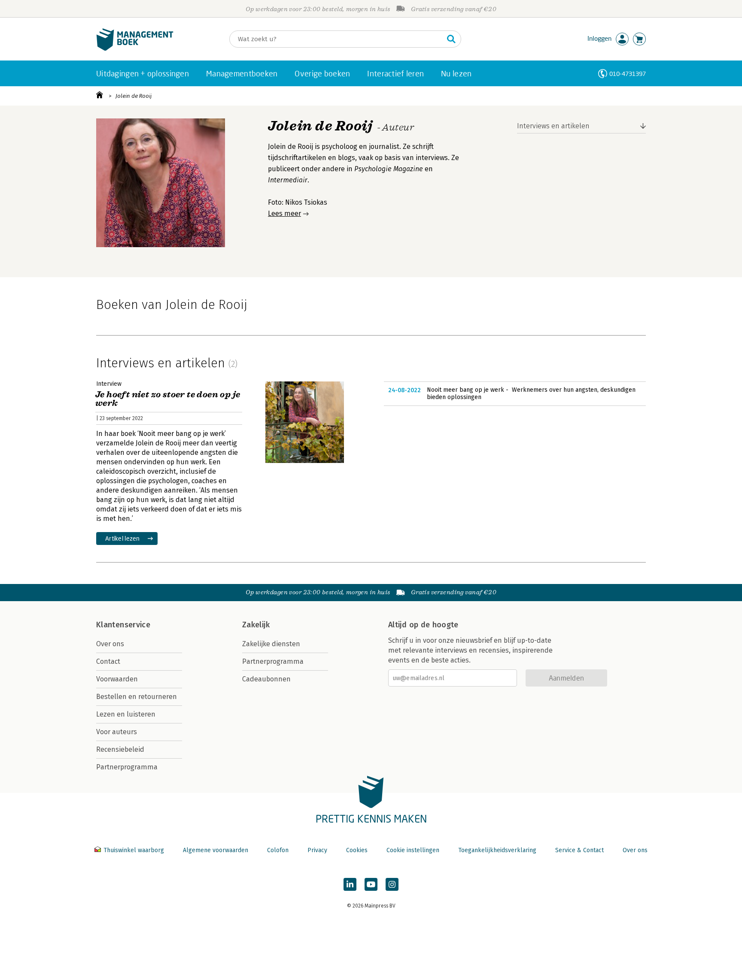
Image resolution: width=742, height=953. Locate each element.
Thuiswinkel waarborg (134, 850)
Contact (108, 661)
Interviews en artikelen (553, 126)
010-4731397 (627, 73)
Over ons (110, 644)
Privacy (317, 850)
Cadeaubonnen (266, 679)
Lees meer (284, 213)
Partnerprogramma (127, 767)
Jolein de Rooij (134, 96)
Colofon (278, 850)
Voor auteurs (116, 732)
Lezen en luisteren (125, 714)
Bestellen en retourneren (136, 697)
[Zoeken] (451, 39)
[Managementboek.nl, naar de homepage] (134, 48)
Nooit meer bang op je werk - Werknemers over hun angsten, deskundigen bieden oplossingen (531, 393)
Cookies (357, 850)
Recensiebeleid (120, 749)
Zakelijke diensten (271, 644)
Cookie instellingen (412, 850)
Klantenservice (123, 624)
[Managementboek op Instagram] (392, 884)
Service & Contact (579, 850)
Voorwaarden (117, 679)
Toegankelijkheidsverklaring (497, 850)
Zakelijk (256, 624)
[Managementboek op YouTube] (371, 884)
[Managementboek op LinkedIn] (350, 884)
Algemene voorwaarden (215, 850)
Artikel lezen (122, 538)
